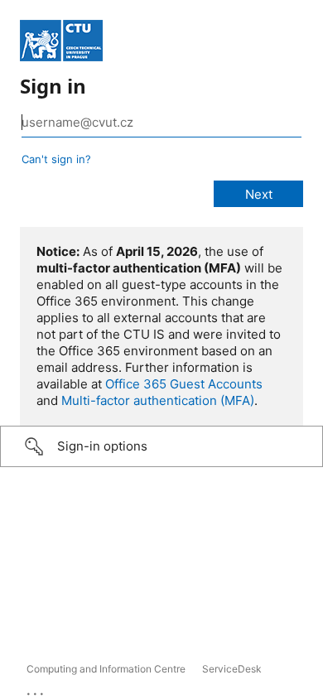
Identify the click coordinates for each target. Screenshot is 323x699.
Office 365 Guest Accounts (184, 384)
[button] (161, 446)
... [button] (36, 690)
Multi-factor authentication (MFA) (157, 400)
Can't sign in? (56, 159)
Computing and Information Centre (106, 669)
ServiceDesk (232, 669)
